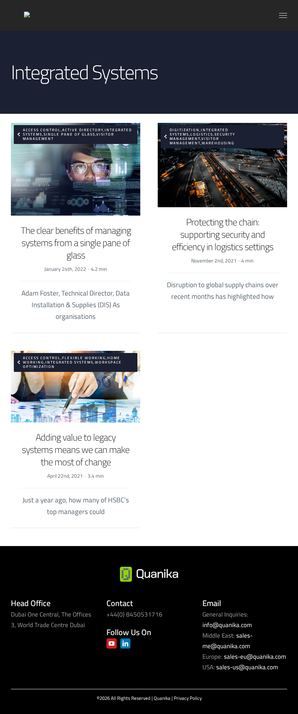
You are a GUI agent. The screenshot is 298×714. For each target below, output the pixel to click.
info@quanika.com (227, 625)
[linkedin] (125, 643)
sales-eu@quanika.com (255, 656)
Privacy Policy (188, 698)
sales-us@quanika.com (247, 667)
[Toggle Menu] (283, 15)
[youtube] (111, 643)
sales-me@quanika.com (227, 641)
